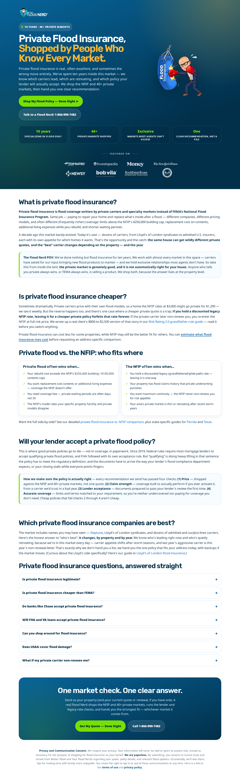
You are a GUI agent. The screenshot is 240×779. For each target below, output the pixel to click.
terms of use (110, 767)
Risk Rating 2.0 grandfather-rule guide (176, 321)
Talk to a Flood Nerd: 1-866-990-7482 (49, 114)
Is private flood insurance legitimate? (51, 579)
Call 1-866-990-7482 (146, 726)
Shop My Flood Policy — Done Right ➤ (50, 101)
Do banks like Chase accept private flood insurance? (62, 606)
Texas (208, 422)
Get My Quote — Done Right (100, 726)
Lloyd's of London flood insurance (160, 553)
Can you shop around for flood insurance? (54, 633)
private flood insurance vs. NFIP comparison (112, 422)
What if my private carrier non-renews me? (55, 660)
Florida (192, 422)
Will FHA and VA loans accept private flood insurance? (63, 620)
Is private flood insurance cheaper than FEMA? (58, 593)
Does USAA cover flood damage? (47, 647)
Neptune (96, 532)
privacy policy (133, 767)
